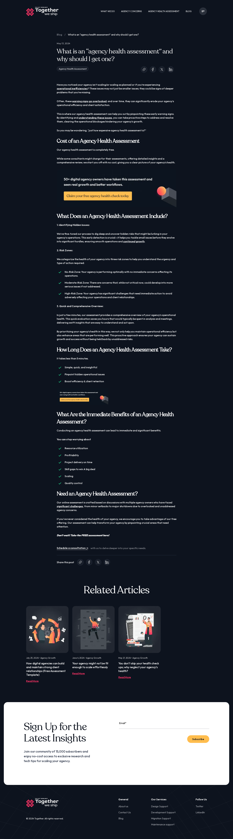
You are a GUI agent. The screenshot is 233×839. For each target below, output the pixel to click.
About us (123, 806)
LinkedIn (200, 812)
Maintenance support (162, 824)
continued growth (134, 241)
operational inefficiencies (72, 88)
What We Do (108, 11)
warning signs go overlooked (89, 101)
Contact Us (124, 812)
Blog (189, 11)
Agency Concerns (131, 11)
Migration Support (161, 818)
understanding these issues (95, 117)
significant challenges (70, 506)
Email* (122, 723)
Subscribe (198, 739)
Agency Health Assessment (163, 11)
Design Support (159, 806)
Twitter (199, 806)
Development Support (163, 812)
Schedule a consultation (71, 548)
